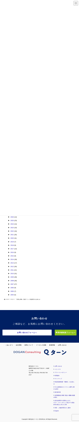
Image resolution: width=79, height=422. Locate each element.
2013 (12, 263)
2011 (12, 270)
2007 (12, 284)
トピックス (58, 369)
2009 (12, 277)
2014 (12, 259)
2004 (12, 295)
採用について (28, 345)
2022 (12, 231)
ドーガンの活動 (41, 345)
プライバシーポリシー (61, 372)
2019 (12, 242)
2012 (12, 266)
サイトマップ (58, 378)
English (57, 411)
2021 (12, 234)
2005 (12, 291)
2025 (12, 220)
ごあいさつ (9, 345)
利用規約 (57, 375)
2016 (12, 252)
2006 (12, 287)
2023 (12, 227)
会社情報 (18, 345)
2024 (12, 224)
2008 (12, 280)
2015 (12, 256)
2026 (12, 217)
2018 (12, 245)
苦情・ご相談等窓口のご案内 (63, 407)
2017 (12, 249)
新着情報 (52, 345)
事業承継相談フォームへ (66, 332)
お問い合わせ (62, 345)
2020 (12, 238)
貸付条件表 (58, 392)
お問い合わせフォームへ (27, 332)
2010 (12, 273)
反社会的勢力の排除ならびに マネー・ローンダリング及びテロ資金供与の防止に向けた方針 (63, 402)
